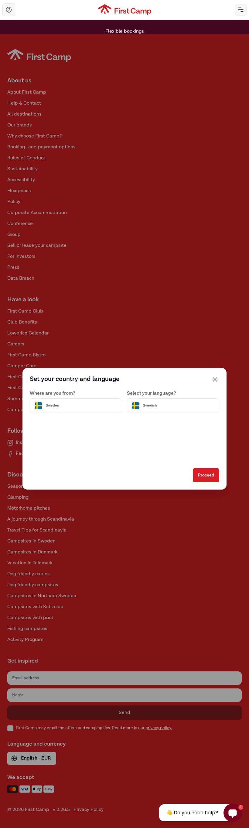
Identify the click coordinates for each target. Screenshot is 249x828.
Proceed (206, 475)
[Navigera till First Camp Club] (8, 9)
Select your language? (151, 393)
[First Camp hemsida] (124, 9)
